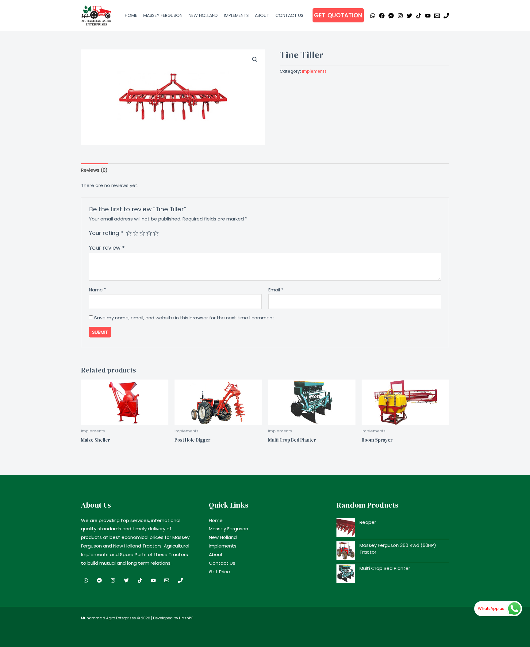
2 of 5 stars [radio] (135, 233)
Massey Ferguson (162, 15)
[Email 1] (437, 15)
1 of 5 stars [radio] (129, 233)
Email (275, 289)
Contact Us (289, 15)
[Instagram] (400, 15)
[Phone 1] (446, 15)
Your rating (106, 233)
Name (97, 289)
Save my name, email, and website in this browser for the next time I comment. (184, 317)
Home (131, 15)
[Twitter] (409, 15)
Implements (236, 15)
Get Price (219, 571)
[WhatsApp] (372, 15)
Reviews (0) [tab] (94, 170)
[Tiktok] (418, 15)
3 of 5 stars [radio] (142, 233)
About (262, 15)
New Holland (203, 15)
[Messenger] (391, 15)
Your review (107, 247)
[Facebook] (382, 15)
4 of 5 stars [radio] (149, 233)
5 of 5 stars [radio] (156, 233)
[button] (338, 15)
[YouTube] (428, 15)
